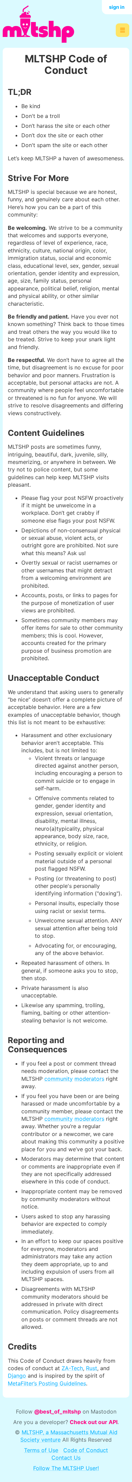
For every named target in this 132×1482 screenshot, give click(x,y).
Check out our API (93, 1422)
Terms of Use (41, 1450)
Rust (91, 1368)
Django (17, 1375)
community (58, 1078)
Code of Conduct (85, 1450)
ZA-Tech (72, 1368)
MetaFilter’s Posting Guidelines (47, 1383)
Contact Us (66, 1457)
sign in (117, 7)
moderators (89, 1078)
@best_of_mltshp (57, 1411)
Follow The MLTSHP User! (66, 1468)
